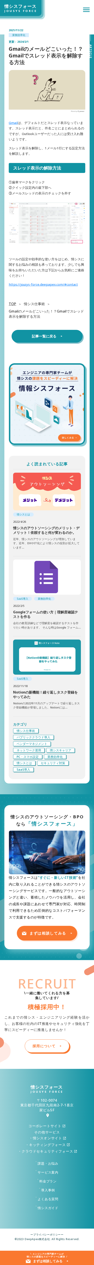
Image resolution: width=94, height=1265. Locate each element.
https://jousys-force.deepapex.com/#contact (43, 284)
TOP (12, 303)
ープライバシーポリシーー (46, 1234)
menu (86, 9)
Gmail (13, 122)
